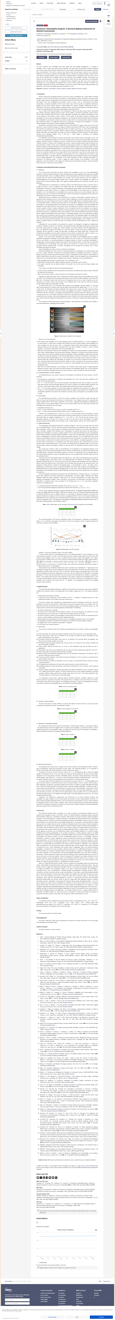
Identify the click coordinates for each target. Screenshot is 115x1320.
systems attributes (72, 88)
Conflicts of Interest (11, 18)
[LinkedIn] (44, 1178)
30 (48, 217)
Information (50, 3)
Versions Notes (66, 57)
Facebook (96, 1295)
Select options (9, 1300)
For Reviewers (62, 1295)
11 (37, 121)
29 (72, 215)
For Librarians (62, 1299)
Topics (41, 3)
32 (73, 226)
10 (90, 118)
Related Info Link (10, 44)
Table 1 (64, 501)
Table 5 (45, 731)
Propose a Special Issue (16, 35)
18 (79, 132)
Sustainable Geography (64, 54)
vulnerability (52, 88)
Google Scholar (61, 938)
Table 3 (68, 705)
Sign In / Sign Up (98, 3)
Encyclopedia (79, 1303)
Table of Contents (10, 69)
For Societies (61, 1303)
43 (50, 461)
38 (83, 368)
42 (48, 461)
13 (78, 127)
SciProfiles (79, 1301)
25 (50, 136)
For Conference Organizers (65, 1305)
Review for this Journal (16, 31)
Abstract (8, 1)
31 (49, 217)
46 (77, 858)
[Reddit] (53, 1178)
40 (45, 461)
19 (40, 136)
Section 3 (49, 556)
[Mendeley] (56, 1178)
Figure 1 (68, 301)
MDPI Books (79, 1295)
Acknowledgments (10, 16)
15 (37, 132)
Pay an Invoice (44, 1295)
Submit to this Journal (16, 28)
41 (47, 461)
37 (72, 292)
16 (39, 132)
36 (70, 292)
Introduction (9, 3)
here (44, 1212)
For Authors (61, 1293)
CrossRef (77, 969)
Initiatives (72, 3)
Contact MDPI (44, 1299)
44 (45, 494)
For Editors (61, 1297)
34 (85, 235)
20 (42, 136)
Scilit (82, 969)
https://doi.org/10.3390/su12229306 (63, 47)
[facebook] (47, 1178)
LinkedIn (96, 1293)
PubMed (54, 1035)
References (9, 20)
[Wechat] (50, 1178)
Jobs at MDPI (44, 1301)
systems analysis (61, 88)
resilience (45, 88)
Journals (33, 3)
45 (46, 494)
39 (43, 461)
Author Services (61, 3)
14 (80, 127)
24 (48, 136)
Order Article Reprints (91, 21)
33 (74, 226)
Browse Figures (54, 57)
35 (89, 291)
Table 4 (38, 731)
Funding (8, 14)
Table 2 (80, 683)
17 (78, 132)
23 (47, 136)
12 (58, 121)
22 (45, 136)
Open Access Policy (46, 1297)
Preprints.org (79, 1297)
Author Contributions (11, 13)
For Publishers (62, 1301)
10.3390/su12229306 (37, 14)
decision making (82, 88)
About (80, 3)
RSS (100, 1281)
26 (52, 136)
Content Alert (106, 1281)
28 (75, 201)
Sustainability (8, 1281)
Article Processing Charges (48, 1293)
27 (66, 152)
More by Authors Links (11, 48)
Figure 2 (38, 521)
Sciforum (78, 1293)
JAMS (77, 1305)
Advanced (105, 9)
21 (44, 136)
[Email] (38, 1178)
